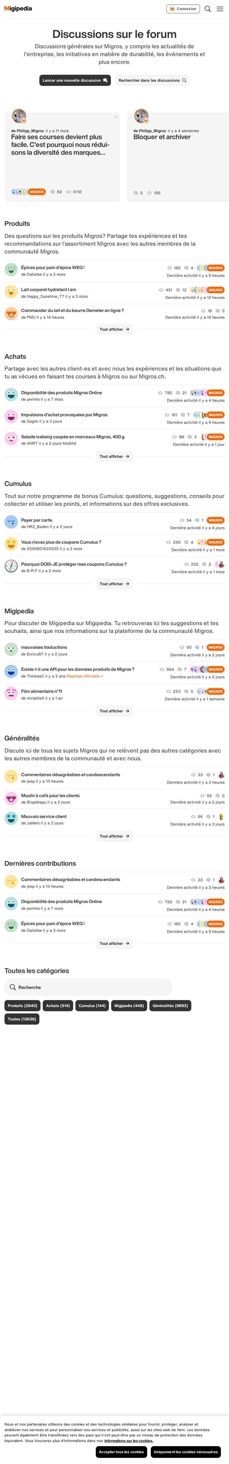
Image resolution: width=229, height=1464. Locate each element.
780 (168, 393)
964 (170, 669)
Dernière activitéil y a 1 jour (199, 444)
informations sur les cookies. (128, 1440)
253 (177, 691)
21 (184, 393)
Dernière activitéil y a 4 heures (196, 400)
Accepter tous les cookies (121, 1452)
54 (189, 520)
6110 (77, 192)
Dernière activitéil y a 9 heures (196, 275)
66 (209, 796)
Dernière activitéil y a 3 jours (197, 824)
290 (177, 542)
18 (210, 311)
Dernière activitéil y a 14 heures (195, 317)
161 (174, 415)
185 (177, 268)
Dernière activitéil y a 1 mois (198, 550)
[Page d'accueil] (18, 9)
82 (59, 192)
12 (184, 290)
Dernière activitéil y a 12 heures (195, 297)
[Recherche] (207, 9)
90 (189, 647)
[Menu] (220, 9)
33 (200, 775)
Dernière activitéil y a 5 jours (197, 677)
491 (169, 290)
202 (195, 564)
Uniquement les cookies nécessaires (186, 1452)
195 (157, 193)
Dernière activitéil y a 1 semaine (195, 699)
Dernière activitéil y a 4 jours (197, 528)
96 (200, 817)
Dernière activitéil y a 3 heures (196, 782)
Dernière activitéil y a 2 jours (197, 655)
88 (181, 437)
